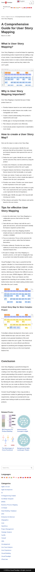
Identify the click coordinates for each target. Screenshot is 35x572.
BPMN (3, 502)
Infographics (5, 520)
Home (3, 16)
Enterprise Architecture (8, 517)
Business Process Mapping (9, 505)
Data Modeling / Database (9, 511)
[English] (11, 7)
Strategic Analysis (6, 532)
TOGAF (3, 538)
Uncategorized (5, 544)
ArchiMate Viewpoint (7, 498)
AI (2, 492)
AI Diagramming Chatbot (8, 495)
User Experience (6, 550)
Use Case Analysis (7, 547)
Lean (2, 523)
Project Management (7, 529)
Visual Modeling (6, 553)
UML (2, 541)
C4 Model (4, 508)
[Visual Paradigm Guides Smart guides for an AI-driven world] (6, 2)
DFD (2, 514)
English (22, 1)
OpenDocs (4, 526)
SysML (3, 535)
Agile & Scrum (10, 16)
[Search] (32, 468)
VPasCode (4, 559)
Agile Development (6, 489)
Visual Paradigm (6, 556)
